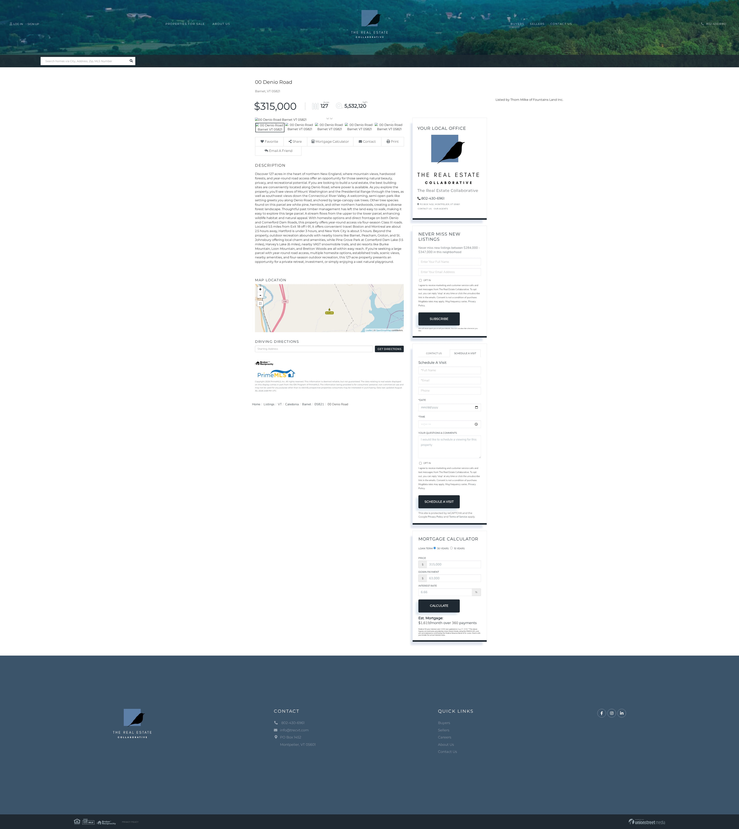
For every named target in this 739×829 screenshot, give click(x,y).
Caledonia (292, 404)
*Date (422, 400)
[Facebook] (602, 713)
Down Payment (428, 571)
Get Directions (389, 348)
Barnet (306, 404)
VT (280, 404)
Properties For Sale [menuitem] (185, 24)
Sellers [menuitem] (537, 24)
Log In (18, 24)
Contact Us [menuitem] (561, 24)
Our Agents (441, 208)
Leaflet (369, 330)
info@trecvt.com (294, 730)
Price (422, 558)
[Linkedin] (622, 713)
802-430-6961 (716, 24)
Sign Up (33, 24)
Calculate (439, 606)
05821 (319, 404)
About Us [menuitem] (221, 24)
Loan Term (425, 548)
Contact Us (424, 208)
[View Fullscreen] (260, 303)
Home (256, 404)
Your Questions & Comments (437, 432)
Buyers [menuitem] (517, 24)
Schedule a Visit (465, 353)
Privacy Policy (435, 517)
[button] (131, 61)
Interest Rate (427, 585)
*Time (421, 416)
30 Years (443, 548)
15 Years (459, 548)
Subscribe (439, 319)
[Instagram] (612, 713)
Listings (269, 404)
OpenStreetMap (383, 330)
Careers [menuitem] (444, 737)
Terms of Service (458, 517)
